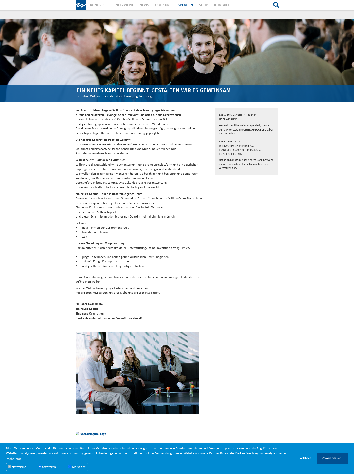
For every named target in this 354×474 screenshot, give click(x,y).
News (144, 5)
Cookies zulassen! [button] (332, 458)
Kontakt (221, 5)
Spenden (185, 5)
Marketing (78, 467)
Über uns (163, 5)
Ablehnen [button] (305, 458)
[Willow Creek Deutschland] (81, 5)
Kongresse (99, 5)
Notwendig (18, 467)
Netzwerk (124, 5)
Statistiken (48, 467)
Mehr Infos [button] (14, 459)
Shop (203, 5)
